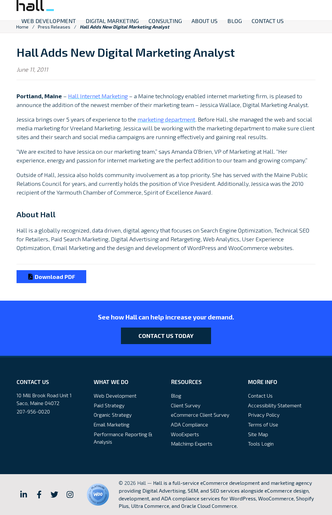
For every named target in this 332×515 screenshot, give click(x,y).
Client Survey (185, 405)
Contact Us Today (166, 335)
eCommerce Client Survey (200, 415)
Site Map (258, 434)
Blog (176, 395)
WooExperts (185, 434)
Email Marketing (111, 424)
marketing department (166, 119)
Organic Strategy (113, 415)
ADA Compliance (189, 424)
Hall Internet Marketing (98, 96)
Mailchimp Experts (191, 443)
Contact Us (260, 395)
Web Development (115, 395)
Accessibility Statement (275, 405)
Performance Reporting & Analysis (123, 438)
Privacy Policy (263, 415)
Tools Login (261, 443)
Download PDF (54, 276)
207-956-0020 (33, 411)
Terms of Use (263, 424)
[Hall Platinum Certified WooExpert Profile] (98, 495)
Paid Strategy (109, 405)
